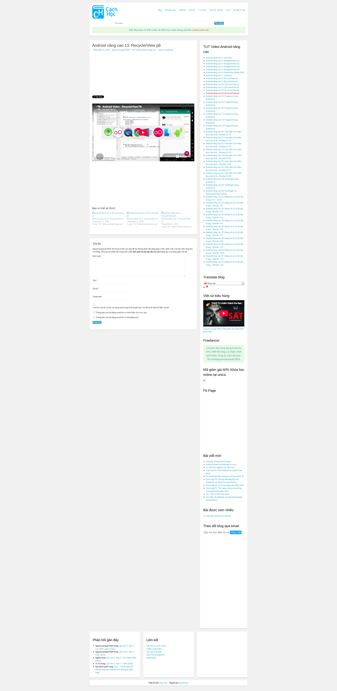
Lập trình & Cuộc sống (156, 646)
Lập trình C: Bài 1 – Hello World (119, 663)
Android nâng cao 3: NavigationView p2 (222, 63)
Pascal (192, 10)
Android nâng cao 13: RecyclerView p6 (222, 93)
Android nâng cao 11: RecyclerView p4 (222, 87)
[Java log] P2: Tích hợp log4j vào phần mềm (225, 485)
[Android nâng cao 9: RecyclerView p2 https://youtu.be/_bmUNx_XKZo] (143, 214)
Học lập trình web (153, 652)
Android (182, 10)
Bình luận (97, 256)
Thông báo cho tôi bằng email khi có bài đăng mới (117, 317)
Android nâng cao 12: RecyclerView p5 (222, 90)
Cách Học (163, 683)
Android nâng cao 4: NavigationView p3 (222, 66)
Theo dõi (236, 532)
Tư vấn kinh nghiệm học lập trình (220, 467)
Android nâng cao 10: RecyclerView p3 (222, 84)
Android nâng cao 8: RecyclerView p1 (107, 219)
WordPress (184, 683)
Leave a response (165, 50)
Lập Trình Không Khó (155, 655)
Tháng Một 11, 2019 (101, 50)
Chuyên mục (170, 10)
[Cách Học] (104, 18)
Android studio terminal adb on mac (221, 464)
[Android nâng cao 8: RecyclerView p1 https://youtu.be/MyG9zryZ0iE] (108, 214)
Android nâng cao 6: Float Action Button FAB (225, 72)
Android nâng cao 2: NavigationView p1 (222, 60)
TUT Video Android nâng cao (143, 50)
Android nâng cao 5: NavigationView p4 (222, 69)
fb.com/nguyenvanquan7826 (223, 359)
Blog (160, 10)
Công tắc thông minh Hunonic (218, 461)
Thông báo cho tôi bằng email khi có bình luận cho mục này (121, 312)
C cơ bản (202, 10)
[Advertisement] (143, 74)
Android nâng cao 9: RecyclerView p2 (142, 219)
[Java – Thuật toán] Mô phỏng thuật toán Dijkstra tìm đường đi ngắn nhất (114, 669)
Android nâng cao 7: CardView (219, 75)
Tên (95, 280)
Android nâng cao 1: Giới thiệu (219, 58)
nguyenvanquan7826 (121, 50)
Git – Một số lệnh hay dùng (217, 494)
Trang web (97, 296)
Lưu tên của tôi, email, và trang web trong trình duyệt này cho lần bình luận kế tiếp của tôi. (131, 307)
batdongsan (151, 658)
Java (228, 10)
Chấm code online (154, 649)
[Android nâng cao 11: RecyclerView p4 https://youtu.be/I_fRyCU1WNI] (177, 214)
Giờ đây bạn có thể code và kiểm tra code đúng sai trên (169, 30)
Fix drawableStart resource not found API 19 (225, 476)
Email (96, 288)
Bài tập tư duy (239, 10)
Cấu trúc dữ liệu (216, 10)
